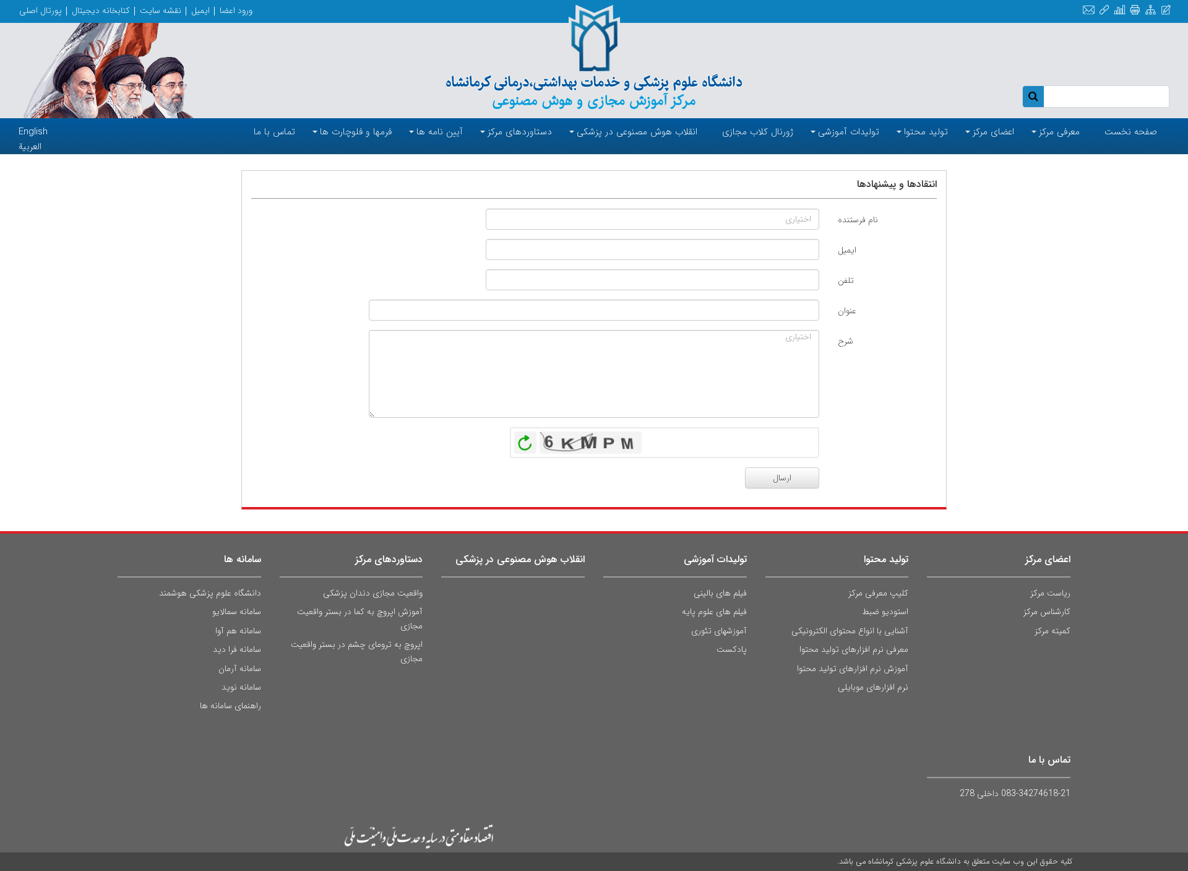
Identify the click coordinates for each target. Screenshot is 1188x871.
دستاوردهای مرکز (389, 559)
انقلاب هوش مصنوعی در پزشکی (520, 559)
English (33, 131)
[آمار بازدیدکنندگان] (1120, 10)
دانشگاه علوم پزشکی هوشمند (210, 593)
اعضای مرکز (1047, 559)
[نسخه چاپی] (1135, 10)
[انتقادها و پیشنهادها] (1166, 10)
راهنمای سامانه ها (230, 706)
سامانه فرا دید (237, 649)
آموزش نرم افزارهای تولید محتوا (852, 668)
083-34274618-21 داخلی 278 (1015, 793)
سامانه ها (242, 559)
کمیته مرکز (1052, 631)
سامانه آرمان (239, 668)
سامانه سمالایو (236, 611)
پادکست (732, 649)
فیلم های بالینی (720, 593)
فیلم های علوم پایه (714, 611)
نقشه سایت (160, 10)
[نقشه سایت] (1150, 10)
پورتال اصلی (40, 10)
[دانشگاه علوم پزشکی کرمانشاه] (594, 57)
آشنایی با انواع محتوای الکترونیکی (849, 631)
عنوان (847, 311)
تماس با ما (1049, 760)
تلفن (846, 280)
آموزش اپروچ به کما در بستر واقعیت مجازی (360, 618)
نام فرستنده (858, 220)
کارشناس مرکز (1046, 611)
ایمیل (200, 10)
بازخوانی (525, 439)
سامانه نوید (241, 687)
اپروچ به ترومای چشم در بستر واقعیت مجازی (357, 651)
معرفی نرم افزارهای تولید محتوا (853, 649)
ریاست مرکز (1050, 593)
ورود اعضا (236, 10)
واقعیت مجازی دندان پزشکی (373, 593)
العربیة (30, 146)
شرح (845, 341)
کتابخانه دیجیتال (101, 10)
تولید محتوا (886, 559)
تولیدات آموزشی (715, 559)
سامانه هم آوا (238, 631)
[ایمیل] (1089, 10)
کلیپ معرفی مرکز (878, 593)
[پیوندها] (1104, 10)
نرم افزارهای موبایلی (873, 687)
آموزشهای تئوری (719, 631)
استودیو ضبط (885, 611)
